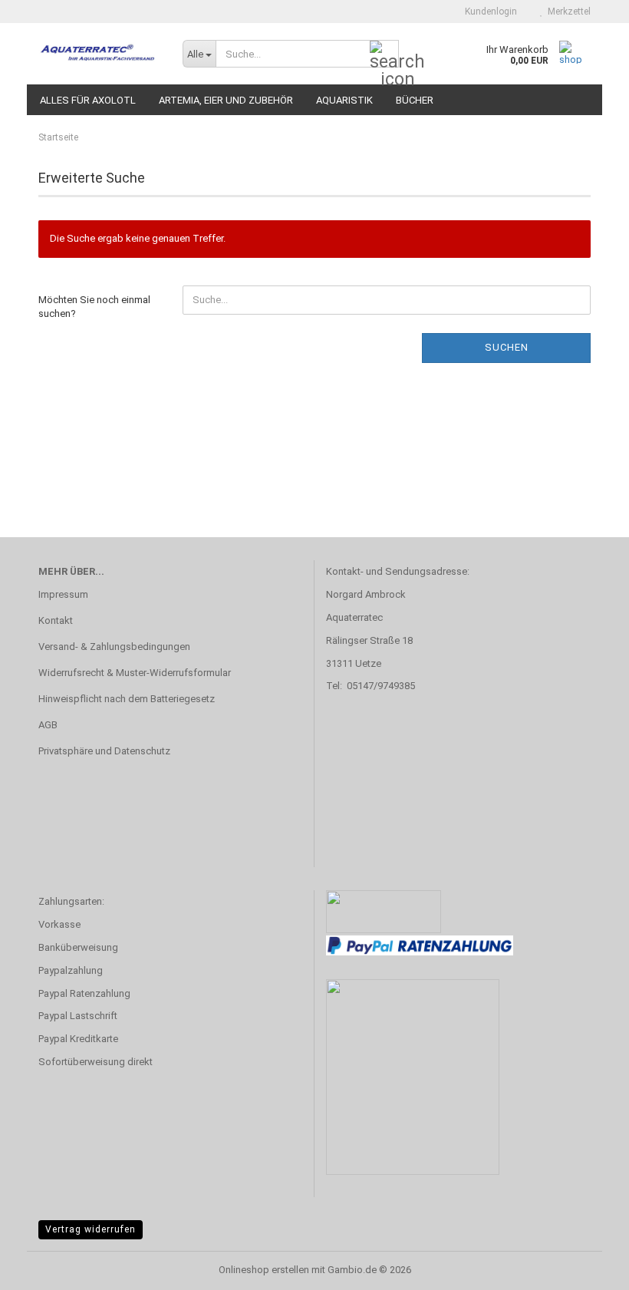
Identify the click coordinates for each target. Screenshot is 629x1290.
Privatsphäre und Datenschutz (104, 751)
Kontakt (55, 620)
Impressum (63, 594)
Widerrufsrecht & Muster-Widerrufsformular (134, 672)
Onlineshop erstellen (264, 1269)
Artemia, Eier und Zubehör (226, 100)
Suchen (507, 347)
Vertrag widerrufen (90, 1229)
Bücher (414, 100)
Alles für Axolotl (88, 100)
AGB (48, 725)
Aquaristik (344, 100)
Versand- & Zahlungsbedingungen (114, 646)
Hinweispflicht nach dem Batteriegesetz (126, 698)
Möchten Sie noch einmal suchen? (94, 307)
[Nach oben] (587, 1267)
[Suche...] (384, 54)
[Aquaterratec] (99, 53)
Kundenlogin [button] (488, 11)
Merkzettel (567, 11)
